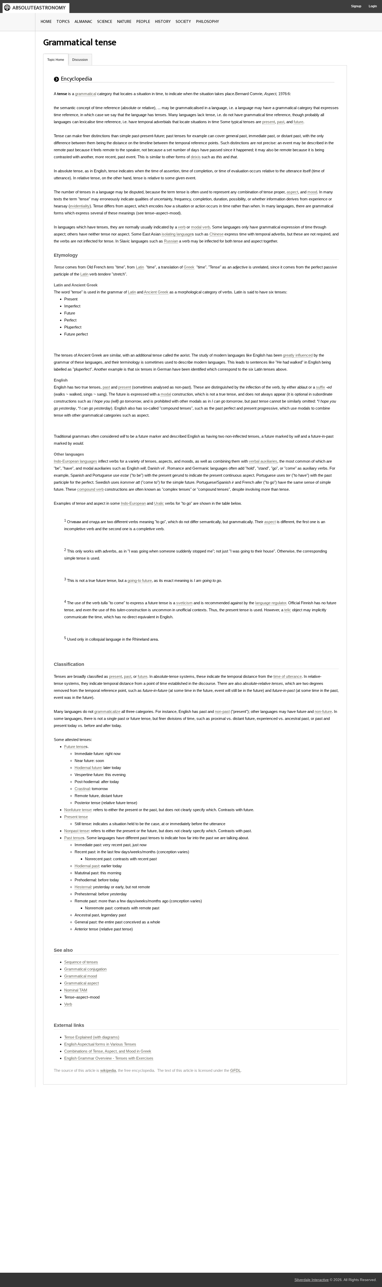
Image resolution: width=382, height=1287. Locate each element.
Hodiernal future (88, 767)
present (268, 122)
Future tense (74, 746)
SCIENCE (104, 21)
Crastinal (82, 788)
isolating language (177, 234)
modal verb (200, 227)
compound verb (90, 489)
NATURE (124, 21)
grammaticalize (107, 711)
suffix (320, 387)
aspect (292, 192)
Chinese (216, 234)
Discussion (80, 60)
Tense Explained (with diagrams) (91, 1037)
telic (287, 610)
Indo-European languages (75, 461)
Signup (356, 6)
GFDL (235, 1070)
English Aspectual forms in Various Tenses (100, 1044)
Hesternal (83, 887)
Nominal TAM (75, 990)
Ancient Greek (156, 292)
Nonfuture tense (77, 809)
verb (182, 227)
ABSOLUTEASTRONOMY (38, 7)
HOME (46, 21)
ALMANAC (83, 21)
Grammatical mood (80, 976)
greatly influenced (298, 355)
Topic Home (55, 60)
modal (166, 394)
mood (312, 192)
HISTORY (163, 21)
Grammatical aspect (81, 983)
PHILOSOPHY (207, 21)
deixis (196, 157)
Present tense (76, 817)
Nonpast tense (76, 831)
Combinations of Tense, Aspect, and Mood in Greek (107, 1051)
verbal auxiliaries (263, 461)
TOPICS (63, 21)
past (280, 122)
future (298, 122)
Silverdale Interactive (311, 1280)
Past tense (73, 838)
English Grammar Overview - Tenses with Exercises (108, 1058)
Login (373, 6)
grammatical (85, 93)
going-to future (140, 580)
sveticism (184, 603)
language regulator (270, 603)
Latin (140, 267)
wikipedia (108, 1070)
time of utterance (287, 676)
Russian (171, 241)
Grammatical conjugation (85, 969)
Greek (189, 267)
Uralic (159, 503)
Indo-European (133, 503)
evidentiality (80, 206)
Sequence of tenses (81, 962)
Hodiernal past (87, 866)
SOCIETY (183, 21)
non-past (222, 711)
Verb (68, 1004)
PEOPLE (143, 21)
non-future (323, 711)
